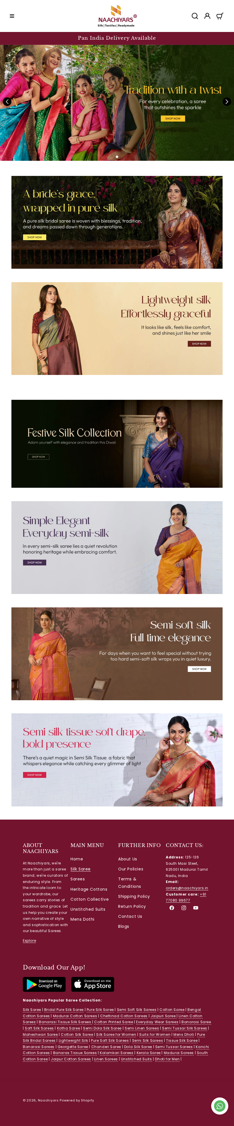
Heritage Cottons (89, 889)
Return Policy (132, 906)
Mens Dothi (82, 919)
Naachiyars (48, 1100)
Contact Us (130, 916)
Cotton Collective (89, 899)
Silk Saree (80, 869)
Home (76, 859)
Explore (29, 940)
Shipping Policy (134, 896)
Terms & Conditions (129, 882)
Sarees (77, 879)
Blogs (123, 926)
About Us (127, 859)
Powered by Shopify (77, 1100)
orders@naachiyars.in (187, 888)
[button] (12, 16)
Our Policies (130, 869)
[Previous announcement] (11, 38)
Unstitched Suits (88, 909)
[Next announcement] (223, 38)
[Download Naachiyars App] (44, 990)
